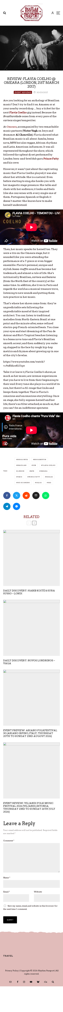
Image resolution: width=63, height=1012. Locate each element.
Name (6, 877)
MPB (32, 471)
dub (34, 465)
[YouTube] (31, 981)
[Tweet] (16, 495)
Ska (49, 482)
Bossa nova (22, 459)
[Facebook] (18, 981)
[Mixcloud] (45, 981)
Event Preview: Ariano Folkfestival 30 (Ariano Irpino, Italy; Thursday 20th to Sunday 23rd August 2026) (30, 733)
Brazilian (21, 465)
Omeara (12, 126)
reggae (49, 477)
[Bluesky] (38, 981)
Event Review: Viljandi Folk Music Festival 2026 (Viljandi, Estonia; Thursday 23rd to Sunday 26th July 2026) (29, 807)
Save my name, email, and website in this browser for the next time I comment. (30, 907)
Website (38, 892)
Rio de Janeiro (23, 482)
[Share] (6, 495)
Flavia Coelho (48, 465)
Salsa (39, 482)
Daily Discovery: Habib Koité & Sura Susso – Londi (29, 592)
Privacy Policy (12, 970)
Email (6, 892)
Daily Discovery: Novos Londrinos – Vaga (29, 662)
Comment (8, 840)
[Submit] (26, 495)
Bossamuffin (40, 459)
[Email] (36, 495)
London (20, 471)
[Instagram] (24, 981)
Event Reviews (23, 92)
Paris (19, 477)
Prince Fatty (34, 477)
